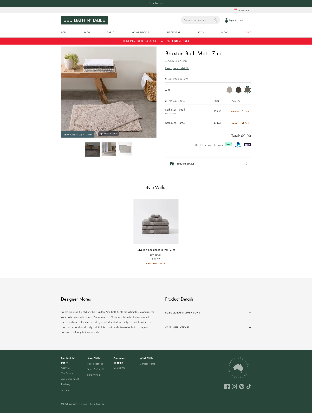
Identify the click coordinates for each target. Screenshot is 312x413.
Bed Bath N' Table (68, 360)
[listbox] (208, 88)
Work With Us (148, 358)
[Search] (215, 19)
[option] (229, 89)
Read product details (177, 68)
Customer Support (119, 360)
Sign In (233, 20)
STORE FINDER (180, 41)
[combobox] (200, 20)
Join (241, 20)
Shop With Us (95, 358)
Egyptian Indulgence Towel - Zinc (156, 250)
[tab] (208, 313)
